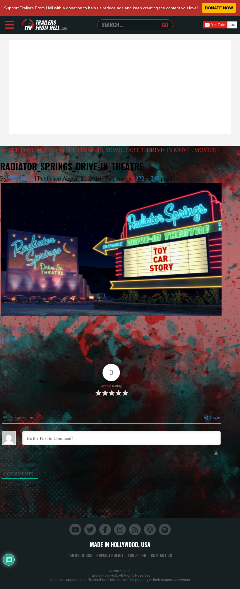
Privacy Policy (109, 555)
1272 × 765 (146, 178)
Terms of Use (80, 555)
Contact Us (161, 555)
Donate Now (219, 8)
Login (214, 418)
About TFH (137, 555)
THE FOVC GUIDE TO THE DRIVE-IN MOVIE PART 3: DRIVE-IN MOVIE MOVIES (108, 150)
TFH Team (20, 178)
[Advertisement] (120, 87)
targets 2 (10, 338)
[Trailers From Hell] (28, 25)
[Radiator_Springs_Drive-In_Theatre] (111, 249)
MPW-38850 (23, 329)
